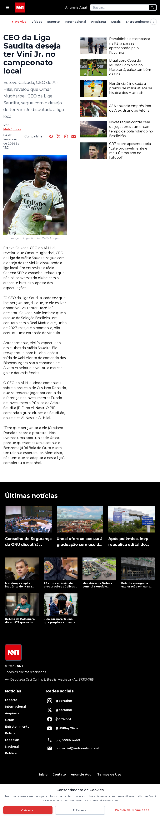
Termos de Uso (109, 774)
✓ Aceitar (28, 810)
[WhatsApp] (66, 136)
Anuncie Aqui (76, 7)
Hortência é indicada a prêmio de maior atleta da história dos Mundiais (130, 88)
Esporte (53, 22)
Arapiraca (98, 22)
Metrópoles (12, 129)
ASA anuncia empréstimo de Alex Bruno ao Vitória (130, 108)
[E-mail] (73, 136)
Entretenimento (138, 22)
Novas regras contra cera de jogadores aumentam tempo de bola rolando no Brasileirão (131, 129)
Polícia (10, 733)
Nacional (12, 746)
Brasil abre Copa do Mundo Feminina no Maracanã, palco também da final (130, 67)
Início (43, 774)
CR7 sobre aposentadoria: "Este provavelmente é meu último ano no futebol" (130, 151)
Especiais (12, 740)
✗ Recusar (80, 810)
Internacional (75, 22)
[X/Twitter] (58, 136)
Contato (59, 774)
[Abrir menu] (7, 7)
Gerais (116, 22)
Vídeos (36, 22)
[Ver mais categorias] (153, 22)
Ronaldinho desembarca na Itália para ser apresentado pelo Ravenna (129, 46)
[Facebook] (51, 136)
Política (11, 753)
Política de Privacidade (132, 810)
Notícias (13, 691)
